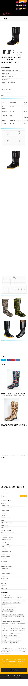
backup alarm (19, 597)
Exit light (5, 549)
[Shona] (16, 6)
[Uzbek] (23, 8)
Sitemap (6, 677)
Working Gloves (18, 640)
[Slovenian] (23, 6)
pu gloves (20, 625)
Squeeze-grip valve (5, 637)
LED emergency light (17, 621)
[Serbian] (25, 5)
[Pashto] (16, 5)
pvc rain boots (12, 628)
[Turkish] (19, 8)
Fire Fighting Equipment (7, 566)
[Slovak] (21, 6)
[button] (26, 14)
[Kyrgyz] (25, 2)
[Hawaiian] (23, 2)
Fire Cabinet (5, 568)
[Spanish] (16, 8)
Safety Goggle (5, 580)
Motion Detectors (7, 539)
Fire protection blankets (18, 618)
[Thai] (17, 8)
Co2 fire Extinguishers (7, 573)
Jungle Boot (4, 561)
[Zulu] (20, 9)
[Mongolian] (21, 4)
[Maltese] (17, 4)
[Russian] (24, 5)
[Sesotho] (17, 6)
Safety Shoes (5, 559)
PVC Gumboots (5, 628)
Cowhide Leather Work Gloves (7, 609)
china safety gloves (16, 602)
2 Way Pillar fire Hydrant (6, 595)
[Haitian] (21, 2)
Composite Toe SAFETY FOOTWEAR (9, 607)
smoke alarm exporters (13, 635)
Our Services (11, 677)
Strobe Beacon (6, 554)
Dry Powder (4, 588)
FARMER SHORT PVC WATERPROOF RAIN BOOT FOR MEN (21, 650)
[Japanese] (24, 2)
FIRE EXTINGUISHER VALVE (7, 618)
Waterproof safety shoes (15, 637)
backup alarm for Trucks (6, 600)
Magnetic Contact (7, 551)
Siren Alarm (4, 503)
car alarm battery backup (6, 602)
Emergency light (6, 546)
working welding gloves (6, 642)
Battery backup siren (7, 507)
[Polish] (19, 5)
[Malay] (16, 4)
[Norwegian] (25, 4)
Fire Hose (4, 520)
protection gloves (5, 625)
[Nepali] (24, 4)
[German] (17, 2)
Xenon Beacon (15, 642)
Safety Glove (5, 578)
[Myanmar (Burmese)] (23, 4)
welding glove (4, 640)
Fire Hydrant (4, 527)
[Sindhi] (19, 6)
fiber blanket (11, 616)
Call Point (4, 583)
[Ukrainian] (20, 8)
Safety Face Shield (6, 556)
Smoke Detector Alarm (8, 537)
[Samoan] (24, 6)
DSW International (11, 675)
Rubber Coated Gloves (20, 628)
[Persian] (17, 5)
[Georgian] (16, 2)
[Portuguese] (20, 5)
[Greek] (19, 2)
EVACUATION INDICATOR (18, 614)
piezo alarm (13, 623)
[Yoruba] (19, 9)
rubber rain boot (5, 630)
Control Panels (6, 544)
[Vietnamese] (24, 8)
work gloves (11, 640)
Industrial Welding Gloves (7, 621)
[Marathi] (20, 4)
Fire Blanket (5, 571)
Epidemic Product (6, 563)
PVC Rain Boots (7, 91)
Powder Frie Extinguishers (7, 530)
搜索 (23, 496)
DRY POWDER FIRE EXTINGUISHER (8, 611)
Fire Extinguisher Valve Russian (8, 517)
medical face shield (5, 623)
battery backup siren (16, 600)
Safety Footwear (22, 630)
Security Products (6, 542)
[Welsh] (25, 8)
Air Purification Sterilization (7, 532)
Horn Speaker (6, 510)
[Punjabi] (21, 5)
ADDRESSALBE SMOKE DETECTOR (8, 597)
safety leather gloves (19, 633)
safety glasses (4, 633)
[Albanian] (17, 1)
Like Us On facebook (18, 677)
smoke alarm (4, 635)
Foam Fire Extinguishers (7, 522)
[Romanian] (23, 5)
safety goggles (11, 633)
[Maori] (19, 4)
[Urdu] (21, 8)
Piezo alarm (5, 512)
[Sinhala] (20, 6)
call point (23, 600)
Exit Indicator (4, 616)
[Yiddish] (17, 9)
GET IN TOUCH (14, 670)
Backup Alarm (6, 505)
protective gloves (13, 625)
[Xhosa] (16, 9)
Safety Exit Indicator (13, 630)
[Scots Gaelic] (25, 6)
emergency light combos (6, 614)
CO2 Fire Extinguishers (6, 604)
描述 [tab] (2, 95)
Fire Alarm (4, 585)
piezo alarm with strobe (21, 623)
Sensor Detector (5, 535)
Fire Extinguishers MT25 (19, 616)
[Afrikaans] (16, 1)
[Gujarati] (20, 2)
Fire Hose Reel (5, 525)
